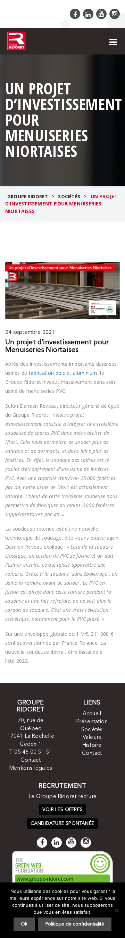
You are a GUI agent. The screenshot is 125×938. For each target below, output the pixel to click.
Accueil (92, 714)
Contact (30, 760)
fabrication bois (47, 373)
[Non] (116, 910)
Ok (24, 924)
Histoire (92, 745)
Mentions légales (30, 768)
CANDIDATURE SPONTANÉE (62, 823)
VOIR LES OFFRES (62, 809)
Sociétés (92, 730)
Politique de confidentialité (74, 924)
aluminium (85, 373)
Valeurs (92, 737)
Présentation (92, 722)
